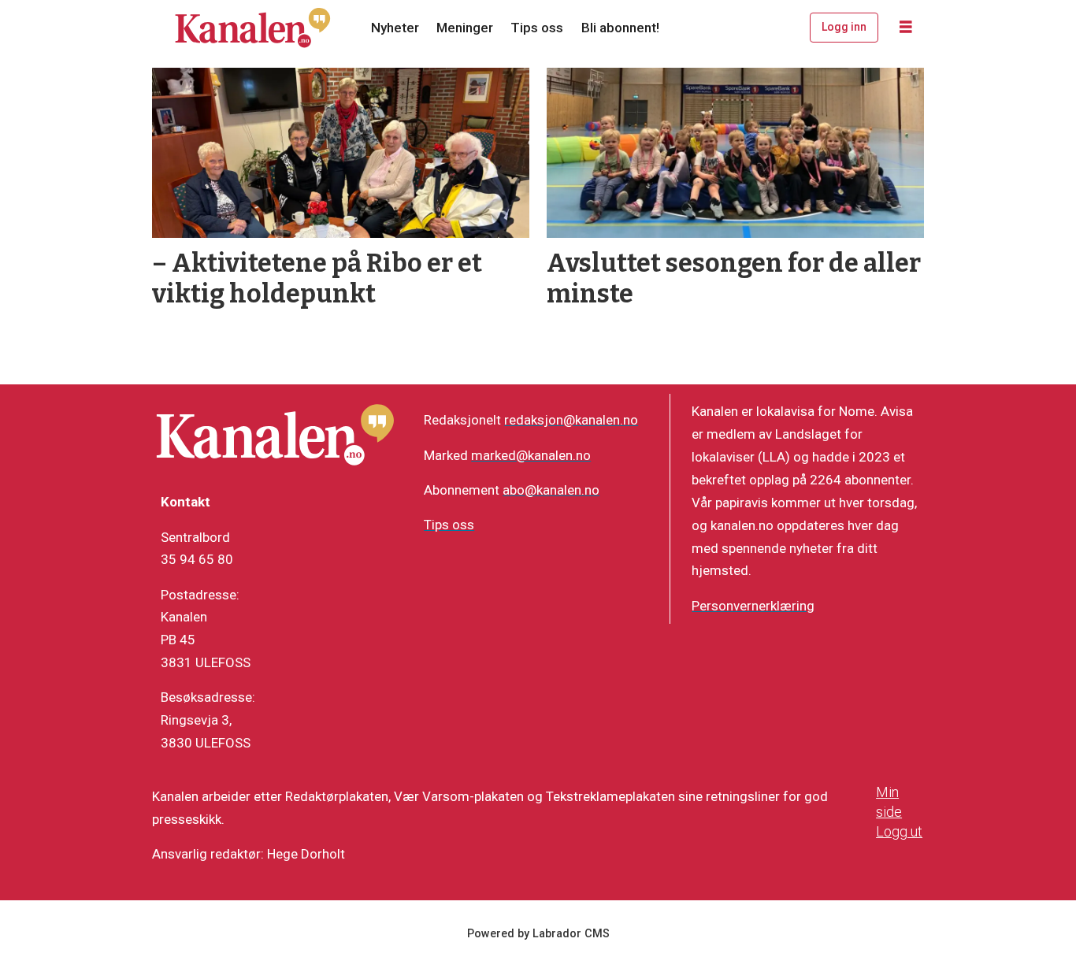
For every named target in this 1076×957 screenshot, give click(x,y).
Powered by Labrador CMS (538, 933)
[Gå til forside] (253, 27)
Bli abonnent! (620, 27)
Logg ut (899, 831)
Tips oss (536, 27)
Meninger (464, 27)
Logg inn (844, 26)
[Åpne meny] (906, 27)
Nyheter (395, 27)
